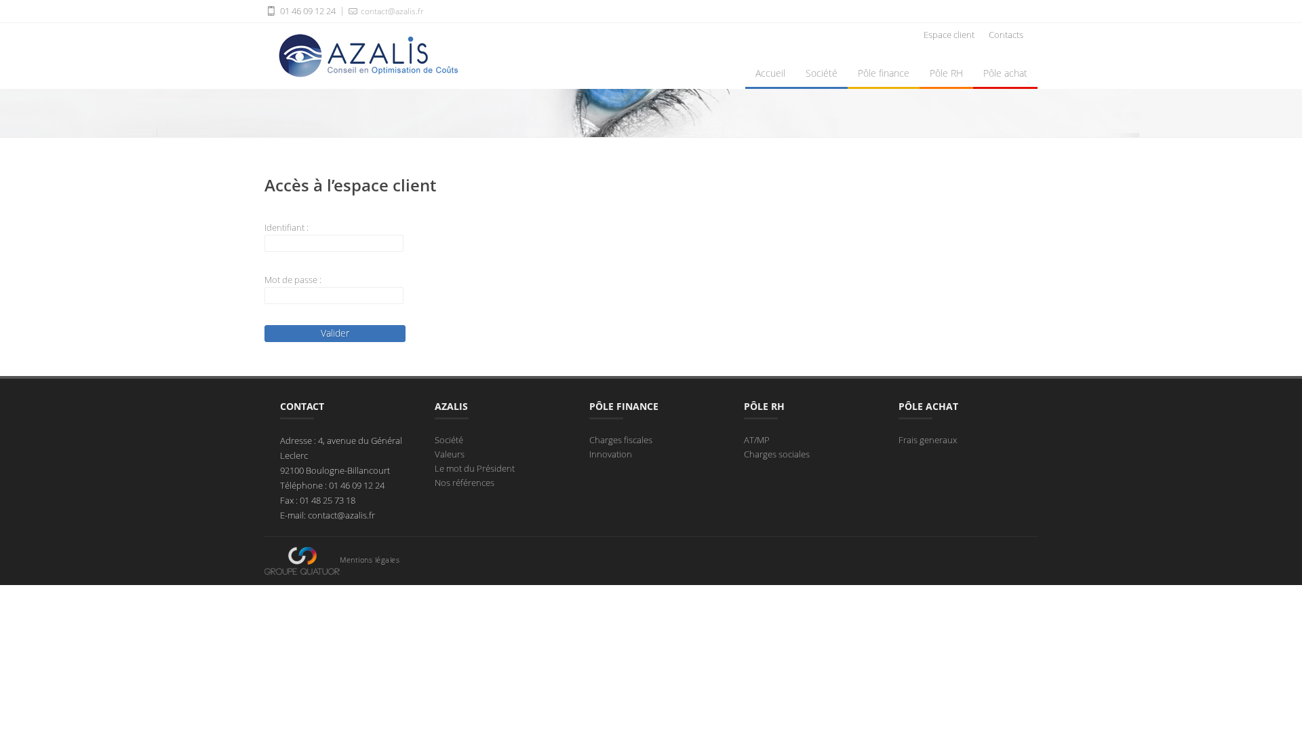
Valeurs (450, 454)
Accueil (770, 73)
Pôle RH (946, 73)
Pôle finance (883, 73)
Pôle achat (1005, 73)
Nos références (464, 482)
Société (821, 73)
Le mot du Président (475, 468)
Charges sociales (777, 454)
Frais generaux (928, 440)
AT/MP (757, 440)
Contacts (1006, 35)
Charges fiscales (620, 440)
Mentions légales (369, 560)
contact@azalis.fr (391, 11)
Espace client (949, 35)
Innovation (610, 454)
